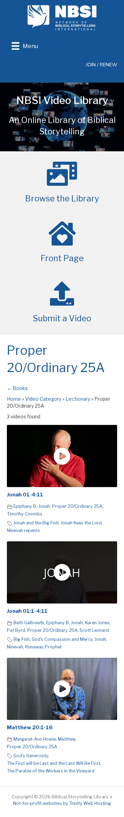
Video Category (43, 399)
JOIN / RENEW (101, 64)
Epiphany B (24, 506)
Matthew (66, 739)
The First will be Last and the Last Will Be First (53, 763)
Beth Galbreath (28, 622)
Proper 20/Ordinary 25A (77, 506)
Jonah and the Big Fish (36, 522)
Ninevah (15, 646)
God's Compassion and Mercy (62, 639)
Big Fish (21, 639)
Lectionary (77, 399)
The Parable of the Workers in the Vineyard (50, 770)
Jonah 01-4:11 (25, 495)
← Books (17, 388)
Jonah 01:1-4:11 (27, 611)
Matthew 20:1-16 (30, 727)
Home (14, 399)
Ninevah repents (23, 530)
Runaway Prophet (43, 646)
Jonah (44, 506)
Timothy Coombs (24, 513)
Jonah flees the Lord (81, 522)
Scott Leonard (94, 630)
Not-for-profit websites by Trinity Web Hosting (62, 803)
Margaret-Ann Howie (34, 739)
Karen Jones (97, 622)
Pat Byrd (16, 630)
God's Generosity (30, 755)
